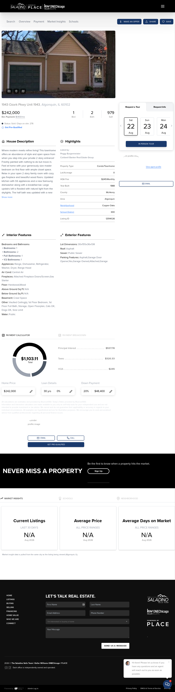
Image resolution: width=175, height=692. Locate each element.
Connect (11, 623)
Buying (10, 603)
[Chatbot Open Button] (167, 684)
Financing (11, 611)
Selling (10, 607)
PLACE (64, 663)
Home (9, 595)
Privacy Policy (131, 688)
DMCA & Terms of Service (150, 688)
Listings (10, 599)
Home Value (12, 615)
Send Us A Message (115, 646)
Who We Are (12, 619)
